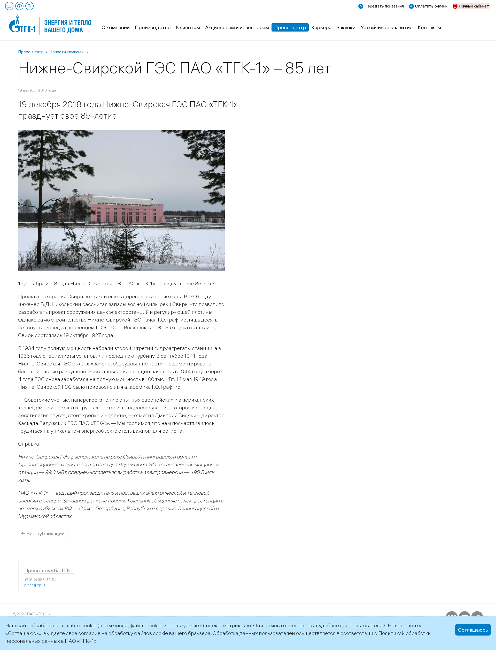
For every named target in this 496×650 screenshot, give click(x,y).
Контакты (429, 27)
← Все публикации (43, 533)
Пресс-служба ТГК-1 (49, 570)
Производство (153, 27)
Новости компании (66, 51)
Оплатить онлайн (431, 6)
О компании (116, 27)
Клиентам (188, 27)
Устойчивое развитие (387, 27)
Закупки (346, 27)
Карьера (321, 27)
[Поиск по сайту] (29, 6)
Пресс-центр (290, 27)
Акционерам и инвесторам (237, 27)
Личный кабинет (474, 6)
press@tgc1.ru (36, 585)
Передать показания (384, 6)
